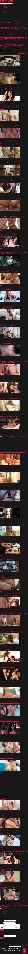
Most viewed (8, 22)
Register (4, 4)
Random (16, 22)
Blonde (9, 28)
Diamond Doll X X (4, 44)
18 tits (3, 38)
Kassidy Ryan (14, 45)
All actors (7, 46)
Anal (6, 27)
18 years (18, 38)
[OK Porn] (6, 1)
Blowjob (13, 28)
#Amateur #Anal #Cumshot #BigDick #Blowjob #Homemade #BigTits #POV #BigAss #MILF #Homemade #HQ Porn (14, 36)
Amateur (3, 27)
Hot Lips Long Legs (6, 45)
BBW (17, 27)
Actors (4, 10)
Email (1, 922)
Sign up (2, 929)
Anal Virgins (9, 27)
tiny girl (19, 34)
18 (25, 37)
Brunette (24, 28)
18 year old (14, 38)
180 (2, 39)
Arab (13, 27)
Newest (1, 22)
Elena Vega (10, 44)
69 (0, 27)
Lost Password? (6, 937)
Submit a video (6, 13)
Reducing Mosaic (14, 34)
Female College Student (5, 34)
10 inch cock (19, 37)
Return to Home (21, 53)
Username (2, 920)
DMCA (4, 913)
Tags (4, 11)
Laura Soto (19, 45)
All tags (4, 39)
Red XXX (3, 46)
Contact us (5, 911)
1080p (23, 37)
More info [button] (4, 952)
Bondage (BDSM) (18, 28)
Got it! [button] (24, 950)
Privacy (4, 912)
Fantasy (20, 44)
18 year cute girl (8, 38)
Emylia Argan (15, 44)
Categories (5, 8)
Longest (12, 22)
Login (1, 4)
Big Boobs (21, 27)
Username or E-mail (4, 946)
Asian (15, 27)
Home (4, 6)
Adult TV (5, 7)
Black (7, 28)
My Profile (5, 12)
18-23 (21, 38)
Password (2, 923)
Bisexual (4, 28)
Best (4, 22)
